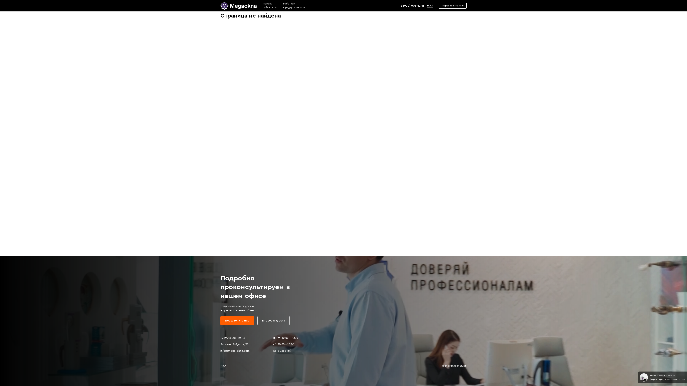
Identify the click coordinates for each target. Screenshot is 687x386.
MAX (430, 5)
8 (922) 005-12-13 (412, 5)
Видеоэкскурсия (273, 320)
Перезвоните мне (453, 5)
